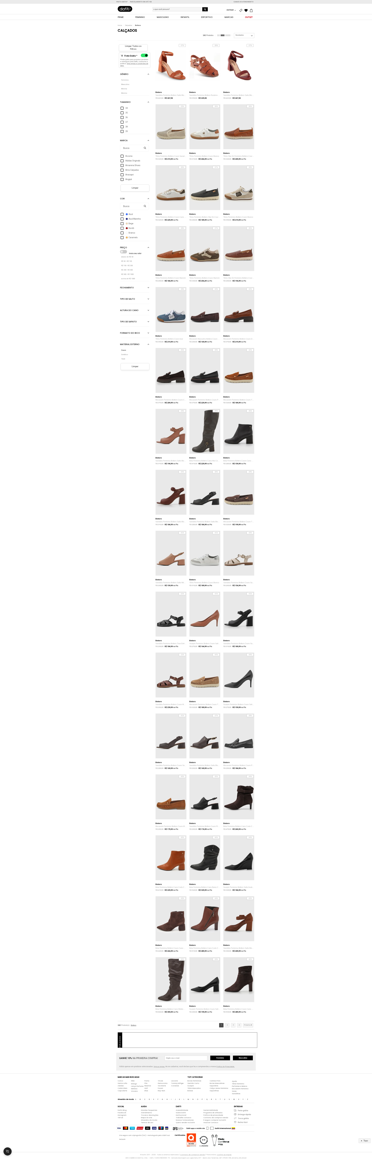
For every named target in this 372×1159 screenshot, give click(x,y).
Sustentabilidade (210, 1110)
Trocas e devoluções (149, 1115)
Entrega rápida (244, 1114)
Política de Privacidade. (225, 1067)
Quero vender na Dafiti (185, 1122)
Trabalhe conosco (183, 1118)
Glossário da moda (149, 1120)
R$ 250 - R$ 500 (127, 270)
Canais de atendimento (243, 2)
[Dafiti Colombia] (233, 1128)
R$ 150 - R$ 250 (127, 266)
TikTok (120, 1118)
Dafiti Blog (122, 1110)
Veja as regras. (159, 1067)
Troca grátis (243, 1118)
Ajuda (234, 1081)
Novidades (240, 35)
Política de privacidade (213, 1115)
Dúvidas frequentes (149, 1110)
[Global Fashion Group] (178, 1128)
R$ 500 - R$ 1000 (127, 274)
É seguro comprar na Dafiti (214, 1120)
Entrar (230, 10)
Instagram (122, 1115)
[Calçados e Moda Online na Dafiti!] (125, 9)
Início (120, 25)
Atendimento (146, 1113)
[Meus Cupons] (241, 10)
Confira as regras (224, 1154)
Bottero (138, 25)
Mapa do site (146, 1118)
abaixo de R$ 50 (127, 257)
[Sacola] (252, 10)
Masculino (243, 1058)
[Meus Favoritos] (246, 10)
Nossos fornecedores (185, 1120)
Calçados (128, 25)
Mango (134, 1084)
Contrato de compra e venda (215, 1118)
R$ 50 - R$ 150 (126, 261)
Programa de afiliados (212, 1113)
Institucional (181, 1115)
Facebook (122, 1113)
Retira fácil (242, 1122)
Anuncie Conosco (210, 1122)
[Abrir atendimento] (7, 1151)
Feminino (220, 1058)
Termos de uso (147, 1122)
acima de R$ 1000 (128, 279)
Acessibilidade (182, 1110)
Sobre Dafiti (181, 1113)
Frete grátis (243, 1110)
